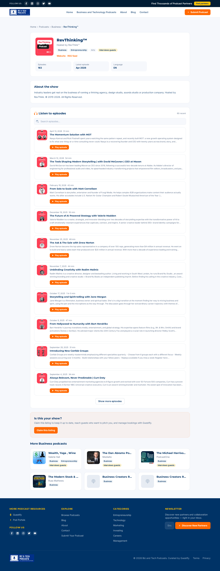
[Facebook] (26, 3)
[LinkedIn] (32, 3)
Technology (119, 520)
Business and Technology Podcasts (96, 12)
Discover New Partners (194, 525)
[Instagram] (38, 3)
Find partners (202, 3)
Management (120, 540)
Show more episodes (110, 401)
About (123, 12)
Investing (118, 530)
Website (61, 55)
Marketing (118, 525)
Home (69, 12)
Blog (133, 12)
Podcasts (44, 26)
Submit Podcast (199, 12)
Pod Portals (19, 519)
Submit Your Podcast (72, 535)
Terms (196, 558)
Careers (117, 535)
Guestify (17, 514)
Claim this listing (46, 430)
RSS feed (72, 55)
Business (56, 26)
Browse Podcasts (70, 515)
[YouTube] (49, 3)
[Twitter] (43, 3)
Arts (93, 50)
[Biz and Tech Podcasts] (20, 12)
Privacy (206, 558)
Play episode (61, 147)
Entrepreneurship (79, 50)
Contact (144, 12)
